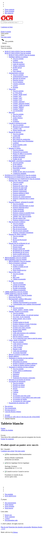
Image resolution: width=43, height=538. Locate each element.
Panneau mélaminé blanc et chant (23, 205)
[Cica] (7, 20)
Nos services (9, 406)
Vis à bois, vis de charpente (21, 317)
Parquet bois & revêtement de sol (19, 243)
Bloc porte (16, 277)
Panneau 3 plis (17, 184)
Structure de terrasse (19, 78)
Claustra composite (19, 84)
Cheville (15, 320)
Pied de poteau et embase (21, 336)
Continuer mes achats (7, 451)
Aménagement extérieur (16, 73)
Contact (7, 518)
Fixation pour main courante (22, 327)
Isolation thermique (19, 157)
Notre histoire (9, 504)
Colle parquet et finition (20, 344)
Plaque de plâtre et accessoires (22, 153)
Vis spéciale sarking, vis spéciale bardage (26, 315)
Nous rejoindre (9, 11)
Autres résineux (18, 118)
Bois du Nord (17, 116)
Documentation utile (11, 520)
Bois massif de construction (21, 139)
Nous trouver (9, 508)
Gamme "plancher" (19, 101)
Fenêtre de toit (17, 159)
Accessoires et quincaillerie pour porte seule (26, 397)
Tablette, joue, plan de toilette (22, 216)
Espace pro (8, 515)
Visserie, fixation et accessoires (18, 311)
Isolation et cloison (15, 148)
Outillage (12, 306)
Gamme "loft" (17, 96)
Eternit (15, 241)
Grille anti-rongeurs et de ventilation (24, 333)
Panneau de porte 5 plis (20, 186)
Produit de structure (15, 132)
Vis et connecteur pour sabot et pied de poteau (27, 338)
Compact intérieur (18, 225)
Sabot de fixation (18, 335)
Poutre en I (16, 146)
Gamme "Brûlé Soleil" (20, 94)
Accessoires (16, 268)
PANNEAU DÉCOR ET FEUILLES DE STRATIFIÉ (22, 417)
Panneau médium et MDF (21, 193)
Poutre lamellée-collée (20, 145)
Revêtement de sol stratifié (21, 250)
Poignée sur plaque (19, 385)
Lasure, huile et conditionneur (22, 370)
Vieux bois (12, 89)
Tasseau (15, 69)
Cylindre (15, 390)
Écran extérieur (17, 166)
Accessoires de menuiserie (17, 381)
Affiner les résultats (7, 430)
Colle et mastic (17, 347)
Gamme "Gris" (17, 100)
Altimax (15, 532)
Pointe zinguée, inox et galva (22, 318)
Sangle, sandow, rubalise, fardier (23, 309)
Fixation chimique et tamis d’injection (24, 324)
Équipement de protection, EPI (18, 403)
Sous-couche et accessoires (21, 256)
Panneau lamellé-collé (20, 189)
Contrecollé (16, 136)
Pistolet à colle (17, 349)
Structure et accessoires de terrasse (19, 379)
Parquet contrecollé (19, 249)
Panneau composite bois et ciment (23, 198)
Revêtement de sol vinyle (21, 252)
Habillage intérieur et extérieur (18, 57)
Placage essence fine (19, 218)
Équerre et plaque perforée (21, 326)
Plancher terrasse (18, 80)
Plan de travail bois (19, 227)
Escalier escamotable (19, 288)
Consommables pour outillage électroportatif (27, 304)
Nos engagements (10, 408)
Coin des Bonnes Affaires (13, 411)
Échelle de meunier (19, 286)
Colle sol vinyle (18, 345)
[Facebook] (5, 2)
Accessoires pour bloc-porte (21, 396)
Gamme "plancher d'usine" (21, 103)
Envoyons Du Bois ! (15, 297)
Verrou (15, 394)
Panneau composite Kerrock (22, 214)
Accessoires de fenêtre (20, 399)
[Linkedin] (5, 6)
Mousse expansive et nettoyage (18, 354)
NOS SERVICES (10, 496)
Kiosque (15, 87)
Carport (15, 85)
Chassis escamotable (19, 284)
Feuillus (15, 119)
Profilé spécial (17, 67)
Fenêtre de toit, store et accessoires (23, 171)
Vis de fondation (18, 82)
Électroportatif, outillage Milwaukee (20, 299)
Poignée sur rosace (19, 387)
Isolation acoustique (19, 155)
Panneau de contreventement (22, 197)
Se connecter (10, 439)
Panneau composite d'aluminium (23, 232)
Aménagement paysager (20, 76)
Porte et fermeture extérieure (18, 263)
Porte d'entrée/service (19, 270)
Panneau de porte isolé (20, 188)
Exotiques (16, 121)
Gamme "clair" (17, 98)
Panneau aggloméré (19, 195)
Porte (14, 275)
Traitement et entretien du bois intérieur (21, 358)
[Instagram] (5, 4)
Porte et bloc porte (14, 272)
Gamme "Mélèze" (18, 107)
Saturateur (16, 374)
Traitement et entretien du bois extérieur (21, 367)
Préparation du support (20, 361)
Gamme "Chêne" (18, 109)
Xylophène (16, 372)
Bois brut (12, 112)
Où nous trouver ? (10, 410)
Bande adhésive (14, 356)
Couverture (16, 170)
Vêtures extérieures (19, 66)
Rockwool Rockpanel (20, 240)
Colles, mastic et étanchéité (17, 340)
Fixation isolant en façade (21, 322)
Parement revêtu (18, 62)
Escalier (11, 281)
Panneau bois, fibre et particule (18, 180)
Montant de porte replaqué (21, 127)
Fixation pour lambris (19, 329)
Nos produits (9, 494)
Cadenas (15, 392)
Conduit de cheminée (19, 173)
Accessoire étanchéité (19, 353)
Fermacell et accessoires (20, 152)
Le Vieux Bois (17, 93)
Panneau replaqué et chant (21, 220)
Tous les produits (18, 58)
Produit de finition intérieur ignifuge (24, 365)
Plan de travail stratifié (20, 229)
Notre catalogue (10, 517)
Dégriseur (16, 376)
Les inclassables (18, 110)
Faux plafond (17, 71)
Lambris (15, 60)
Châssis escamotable (19, 279)
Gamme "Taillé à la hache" (21, 105)
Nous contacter (9, 9)
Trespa (15, 238)
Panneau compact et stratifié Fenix (23, 213)
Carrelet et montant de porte (17, 123)
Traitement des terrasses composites (24, 378)
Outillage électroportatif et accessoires (25, 302)
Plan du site (4, 527)
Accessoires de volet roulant (21, 401)
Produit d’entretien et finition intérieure (25, 363)
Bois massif (16, 137)
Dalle (14, 200)
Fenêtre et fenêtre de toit (20, 266)
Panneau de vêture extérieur (17, 234)
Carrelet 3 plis (17, 128)
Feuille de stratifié (18, 211)
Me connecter (9, 13)
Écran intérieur (17, 164)
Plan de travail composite (21, 231)
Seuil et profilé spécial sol (21, 254)
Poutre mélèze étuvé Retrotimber (23, 141)
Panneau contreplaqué (20, 191)
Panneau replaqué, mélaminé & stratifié (21, 202)
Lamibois (16, 143)
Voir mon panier (6, 37)
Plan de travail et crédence (17, 222)
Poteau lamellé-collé (19, 130)
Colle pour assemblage (20, 351)
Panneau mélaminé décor (21, 207)
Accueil (7, 415)
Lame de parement (18, 64)
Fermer (3, 428)
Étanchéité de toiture (19, 168)
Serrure (15, 388)
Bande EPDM (17, 331)
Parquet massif (17, 247)
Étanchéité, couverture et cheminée (20, 161)
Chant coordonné (18, 209)
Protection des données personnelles (19, 527)
